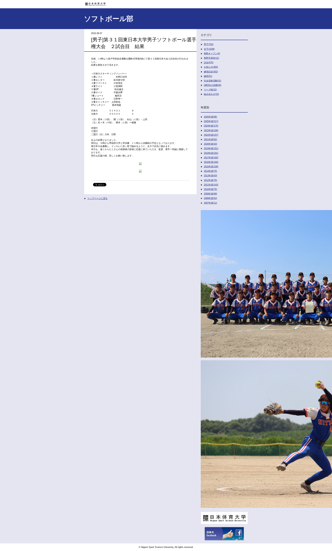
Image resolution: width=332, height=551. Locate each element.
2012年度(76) (210, 180)
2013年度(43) (210, 175)
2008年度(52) (210, 198)
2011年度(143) (211, 184)
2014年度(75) (210, 171)
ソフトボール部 (108, 18)
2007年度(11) (210, 203)
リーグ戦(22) (210, 89)
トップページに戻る (97, 198)
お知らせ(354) (211, 67)
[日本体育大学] (166, 2)
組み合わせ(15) (211, 94)
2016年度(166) (211, 162)
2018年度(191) (211, 153)
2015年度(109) (211, 166)
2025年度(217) (211, 121)
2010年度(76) (210, 189)
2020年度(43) (210, 144)
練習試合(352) (211, 71)
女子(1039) (209, 49)
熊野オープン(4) (212, 53)
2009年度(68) (210, 193)
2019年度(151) (211, 148)
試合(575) (208, 62)
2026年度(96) (210, 116)
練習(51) (208, 76)
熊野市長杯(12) (211, 58)
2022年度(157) (211, 135)
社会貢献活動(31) (212, 80)
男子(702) (208, 44)
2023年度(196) (211, 130)
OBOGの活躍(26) (212, 85)
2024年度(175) (211, 125)
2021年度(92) (210, 139)
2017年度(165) (211, 157)
